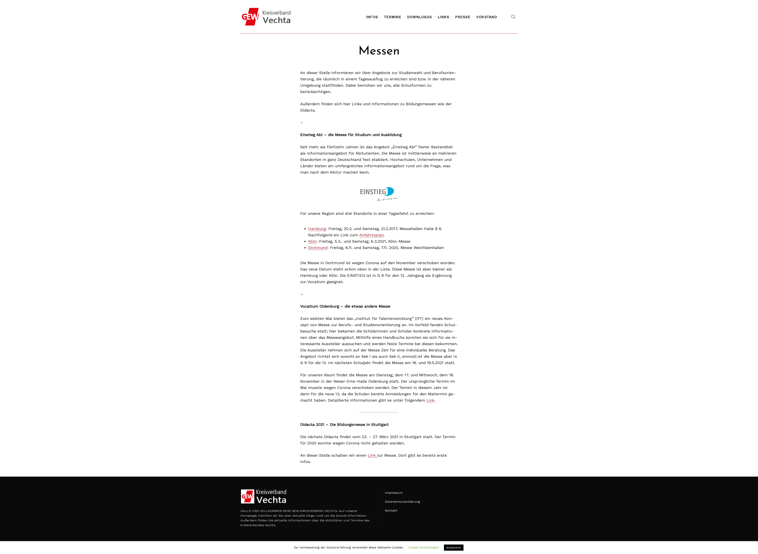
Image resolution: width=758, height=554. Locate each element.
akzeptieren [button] (453, 547)
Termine (392, 17)
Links (443, 17)
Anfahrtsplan (371, 235)
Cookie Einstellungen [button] (424, 547)
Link (430, 400)
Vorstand (486, 17)
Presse (462, 17)
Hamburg (317, 228)
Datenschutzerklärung (402, 501)
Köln (312, 241)
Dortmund (317, 247)
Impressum (394, 493)
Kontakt (391, 510)
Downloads (419, 17)
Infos (372, 17)
